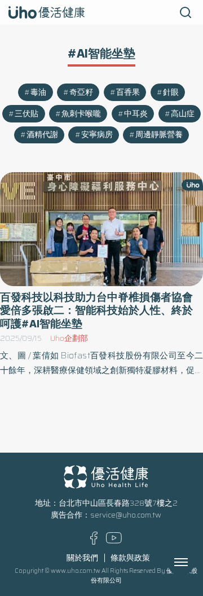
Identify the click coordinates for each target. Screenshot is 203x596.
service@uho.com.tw (125, 515)
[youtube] (114, 541)
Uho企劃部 (69, 338)
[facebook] (94, 542)
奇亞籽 (81, 92)
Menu (193, 562)
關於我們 (82, 558)
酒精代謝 (42, 135)
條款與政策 (130, 558)
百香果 (128, 92)
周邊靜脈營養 (159, 135)
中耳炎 (136, 114)
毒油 (38, 92)
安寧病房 (97, 135)
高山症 (183, 114)
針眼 (171, 92)
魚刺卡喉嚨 (81, 114)
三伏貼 (26, 114)
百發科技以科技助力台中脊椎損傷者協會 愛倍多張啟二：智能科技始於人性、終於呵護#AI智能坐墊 (96, 310)
